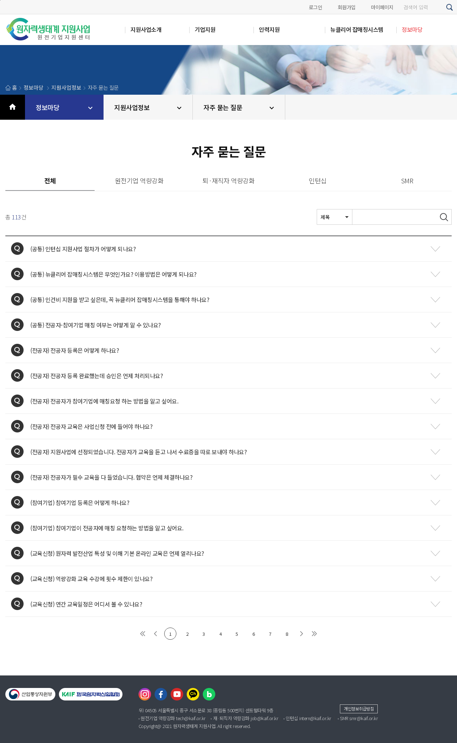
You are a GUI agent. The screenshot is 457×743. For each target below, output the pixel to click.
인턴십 (318, 180)
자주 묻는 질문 (223, 107)
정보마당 (47, 107)
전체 (50, 180)
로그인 (315, 7)
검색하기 (449, 7)
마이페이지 (382, 7)
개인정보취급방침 (359, 708)
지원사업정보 (132, 107)
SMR (407, 180)
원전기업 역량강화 (139, 180)
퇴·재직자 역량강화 (228, 180)
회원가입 (347, 7)
